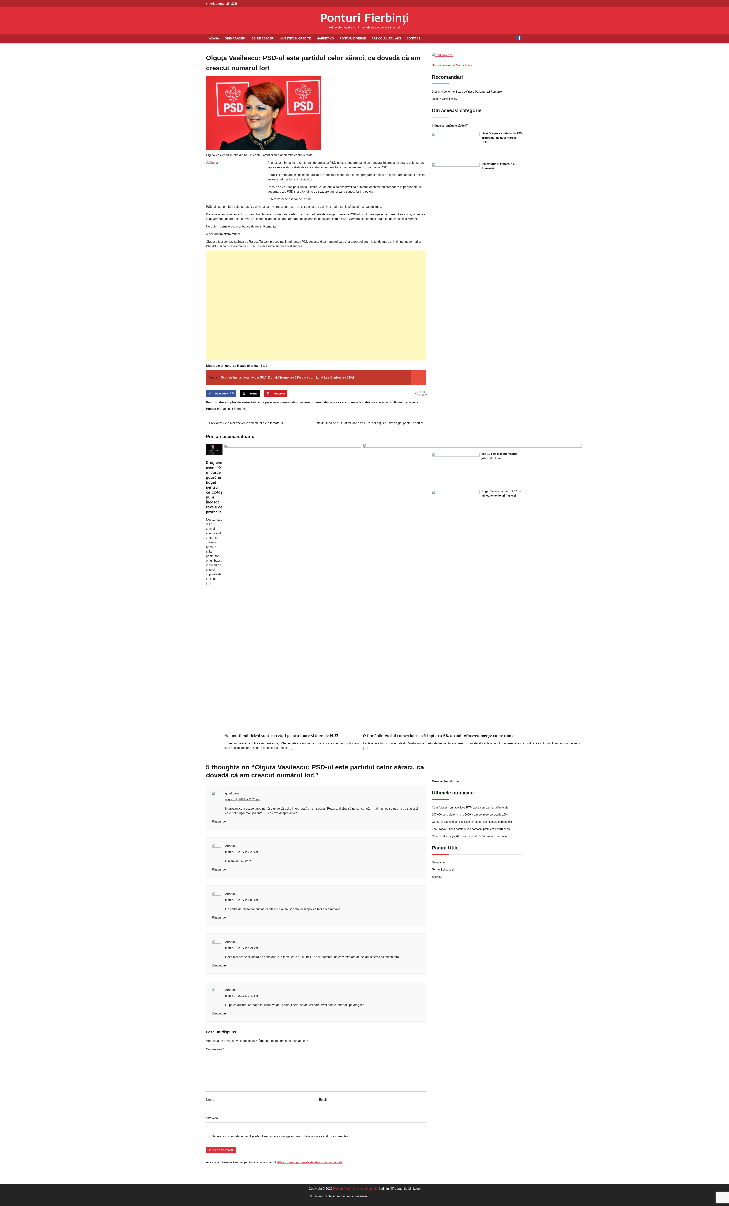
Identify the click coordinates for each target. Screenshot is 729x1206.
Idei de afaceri (262, 38)
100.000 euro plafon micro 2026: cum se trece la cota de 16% (470, 814)
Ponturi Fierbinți (364, 17)
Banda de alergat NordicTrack (452, 65)
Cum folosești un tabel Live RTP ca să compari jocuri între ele (470, 807)
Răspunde (219, 821)
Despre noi (438, 862)
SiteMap (437, 877)
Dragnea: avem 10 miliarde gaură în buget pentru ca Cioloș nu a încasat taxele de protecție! (214, 487)
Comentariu (215, 1049)
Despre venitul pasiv (444, 99)
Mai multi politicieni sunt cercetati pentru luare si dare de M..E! (281, 735)
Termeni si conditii (443, 869)
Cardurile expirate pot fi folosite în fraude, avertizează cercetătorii (472, 821)
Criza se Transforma (445, 781)
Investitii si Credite (295, 38)
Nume (210, 1099)
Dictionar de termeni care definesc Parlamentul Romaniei (467, 91)
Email (323, 1099)
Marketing (325, 38)
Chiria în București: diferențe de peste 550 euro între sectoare (470, 836)
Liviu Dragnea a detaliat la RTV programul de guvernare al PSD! (501, 138)
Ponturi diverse (353, 38)
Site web (212, 1118)
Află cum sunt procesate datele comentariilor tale (309, 1162)
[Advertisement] (316, 305)
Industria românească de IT (450, 125)
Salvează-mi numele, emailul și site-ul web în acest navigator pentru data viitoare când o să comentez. (280, 1136)
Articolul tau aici (386, 38)
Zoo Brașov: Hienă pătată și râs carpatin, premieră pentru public (471, 829)
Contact (413, 38)
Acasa (214, 38)
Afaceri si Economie (233, 408)
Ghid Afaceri (235, 38)
